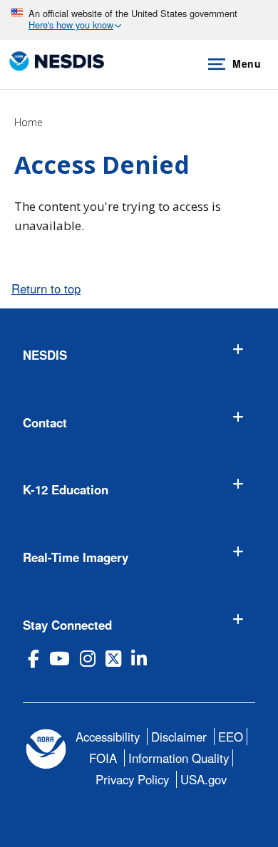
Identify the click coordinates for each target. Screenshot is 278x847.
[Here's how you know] (139, 20)
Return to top (46, 288)
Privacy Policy (132, 779)
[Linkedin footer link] (139, 658)
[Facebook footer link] (33, 658)
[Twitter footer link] (113, 658)
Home (28, 122)
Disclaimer (179, 736)
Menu (246, 63)
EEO (230, 736)
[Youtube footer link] (59, 658)
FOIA (103, 758)
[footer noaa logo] (46, 749)
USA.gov (203, 779)
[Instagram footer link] (88, 658)
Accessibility (108, 736)
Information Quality (178, 758)
